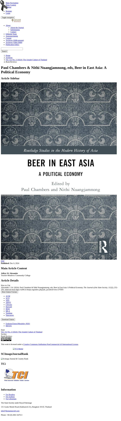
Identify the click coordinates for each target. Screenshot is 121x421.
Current (8, 38)
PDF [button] (2, 261)
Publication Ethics (12, 45)
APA (7, 300)
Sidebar (8, 7)
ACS (7, 298)
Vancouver (10, 315)
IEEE (8, 309)
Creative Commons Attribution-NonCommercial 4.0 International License (50, 344)
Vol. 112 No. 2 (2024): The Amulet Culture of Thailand (26, 60)
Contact (13, 32)
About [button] (8, 25)
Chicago (9, 305)
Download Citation (8, 319)
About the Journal (17, 28)
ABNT (8, 303)
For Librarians (11, 399)
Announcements (12, 36)
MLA (8, 311)
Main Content (11, 5)
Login (8, 13)
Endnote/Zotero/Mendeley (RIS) (18, 324)
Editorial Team (11, 34)
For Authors (10, 397)
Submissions (15, 30)
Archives (9, 58)
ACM (8, 296)
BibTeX (9, 326)
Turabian (9, 313)
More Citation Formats (9, 292)
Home (8, 55)
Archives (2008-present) (15, 40)
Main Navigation (12, 3)
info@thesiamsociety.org (10, 411)
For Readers (10, 395)
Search (4, 51)
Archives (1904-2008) (14, 42)
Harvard (9, 307)
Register (9, 11)
